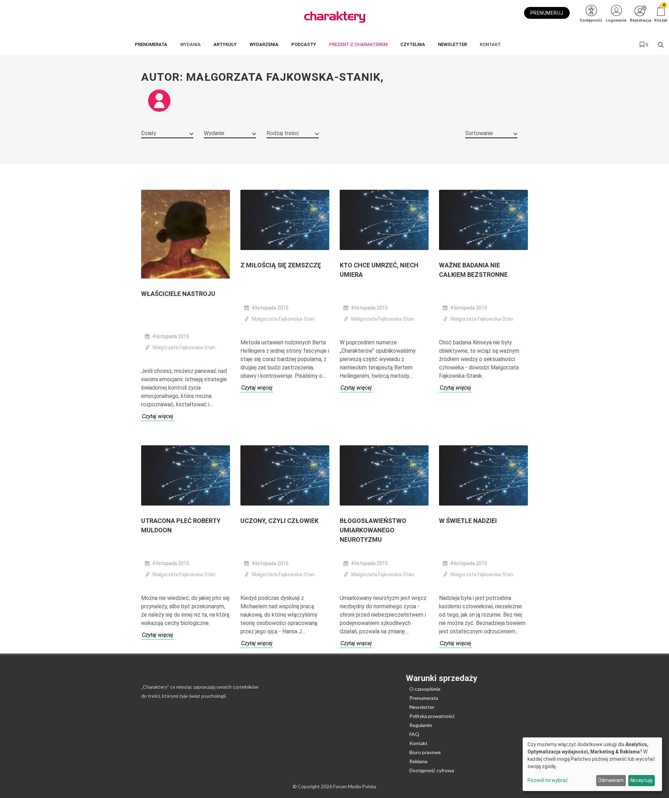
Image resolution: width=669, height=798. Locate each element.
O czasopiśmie (424, 689)
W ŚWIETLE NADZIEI (468, 520)
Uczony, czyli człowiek (279, 520)
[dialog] (592, 764)
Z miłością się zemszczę (280, 265)
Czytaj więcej (157, 416)
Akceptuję (641, 780)
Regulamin (420, 725)
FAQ (414, 734)
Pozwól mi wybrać (548, 780)
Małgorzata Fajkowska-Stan (184, 347)
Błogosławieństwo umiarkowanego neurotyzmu (373, 530)
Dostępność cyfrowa (431, 770)
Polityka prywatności (431, 716)
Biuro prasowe (425, 752)
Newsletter (422, 707)
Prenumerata (423, 698)
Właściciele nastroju (178, 293)
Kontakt (418, 743)
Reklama (418, 761)
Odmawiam (611, 780)
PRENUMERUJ (546, 13)
